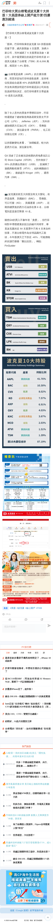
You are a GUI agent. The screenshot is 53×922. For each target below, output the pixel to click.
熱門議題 (26, 746)
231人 (8, 614)
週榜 (15, 653)
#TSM (39, 608)
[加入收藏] (44, 3)
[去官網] (6, 3)
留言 (36, 653)
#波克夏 (20, 608)
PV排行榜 (26, 647)
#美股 (13, 608)
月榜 (22, 653)
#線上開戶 (30, 608)
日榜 (8, 653)
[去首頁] (14, 3)
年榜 (29, 653)
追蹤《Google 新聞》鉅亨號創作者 (26, 910)
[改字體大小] (40, 3)
